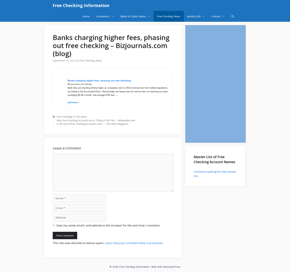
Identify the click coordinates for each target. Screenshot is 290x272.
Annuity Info (194, 16)
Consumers (102, 16)
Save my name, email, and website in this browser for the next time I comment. (108, 225)
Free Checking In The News (72, 116)
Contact (216, 16)
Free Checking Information (81, 5)
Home (86, 16)
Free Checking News (168, 16)
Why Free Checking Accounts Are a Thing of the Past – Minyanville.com (96, 120)
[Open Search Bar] (232, 16)
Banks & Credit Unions (133, 16)
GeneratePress (172, 266)
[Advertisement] (215, 83)
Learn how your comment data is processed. (134, 243)
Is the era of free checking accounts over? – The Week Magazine (92, 123)
